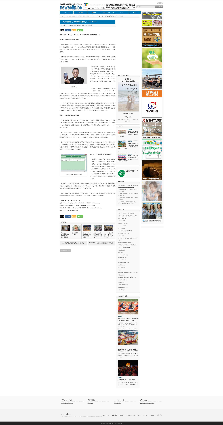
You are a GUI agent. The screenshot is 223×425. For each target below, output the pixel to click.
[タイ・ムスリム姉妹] (128, 111)
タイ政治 (121, 257)
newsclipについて (117, 403)
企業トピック (122, 223)
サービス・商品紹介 (122, 247)
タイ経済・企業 (122, 262)
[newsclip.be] (71, 9)
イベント (121, 218)
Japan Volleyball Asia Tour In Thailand (127, 215)
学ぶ (120, 252)
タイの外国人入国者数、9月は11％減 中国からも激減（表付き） (108, 235)
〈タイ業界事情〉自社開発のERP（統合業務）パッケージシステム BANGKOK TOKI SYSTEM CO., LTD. (74, 243)
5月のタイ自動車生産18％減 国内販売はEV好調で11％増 (87, 235)
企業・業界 (80, 12)
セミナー (121, 220)
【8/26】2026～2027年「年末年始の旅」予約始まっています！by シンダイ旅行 (128, 134)
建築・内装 (122, 279)
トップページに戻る (65, 250)
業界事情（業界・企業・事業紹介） (85, 25)
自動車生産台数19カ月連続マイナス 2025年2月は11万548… (98, 235)
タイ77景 (121, 228)
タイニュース (66, 12)
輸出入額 (121, 289)
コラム (121, 12)
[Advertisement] (128, 46)
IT (70, 25)
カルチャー (135, 12)
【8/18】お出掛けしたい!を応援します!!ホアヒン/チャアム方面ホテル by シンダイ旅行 (128, 146)
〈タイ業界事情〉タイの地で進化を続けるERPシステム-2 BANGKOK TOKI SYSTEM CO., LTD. (101, 243)
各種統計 (94, 12)
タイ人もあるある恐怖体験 (125, 242)
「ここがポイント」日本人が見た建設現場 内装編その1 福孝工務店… (65, 236)
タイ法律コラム (121, 264)
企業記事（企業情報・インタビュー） (127, 272)
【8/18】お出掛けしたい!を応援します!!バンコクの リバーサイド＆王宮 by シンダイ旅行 (128, 158)
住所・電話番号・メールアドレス (147, 403)
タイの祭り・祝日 (123, 233)
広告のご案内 (90, 403)
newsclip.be (66, 414)
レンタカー (121, 249)
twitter (160, 3)
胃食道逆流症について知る (76, 233)
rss (158, 3)
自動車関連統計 (122, 287)
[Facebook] (161, 415)
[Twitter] (158, 415)
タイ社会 (121, 259)
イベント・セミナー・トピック (108, 13)
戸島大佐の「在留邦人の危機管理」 (127, 244)
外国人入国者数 (122, 284)
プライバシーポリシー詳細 (67, 403)
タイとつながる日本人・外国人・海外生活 (128, 238)
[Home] (62, 16)
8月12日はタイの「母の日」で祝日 (126, 379)
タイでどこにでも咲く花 (124, 230)
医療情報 (121, 274)
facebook (162, 3)
